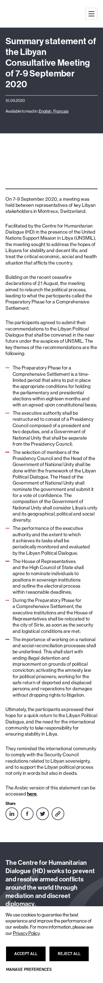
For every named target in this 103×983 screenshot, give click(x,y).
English (45, 111)
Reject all (72, 956)
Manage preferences (29, 971)
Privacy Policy (26, 933)
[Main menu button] (91, 14)
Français (60, 111)
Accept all (29, 956)
